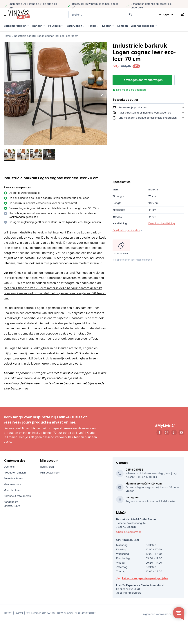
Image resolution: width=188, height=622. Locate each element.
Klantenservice (12, 484)
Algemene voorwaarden (157, 614)
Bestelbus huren (13, 478)
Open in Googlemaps (128, 532)
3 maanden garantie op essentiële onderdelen (151, 6)
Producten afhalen (15, 472)
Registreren (47, 467)
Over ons (9, 467)
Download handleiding (161, 223)
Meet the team (12, 490)
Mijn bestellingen (50, 472)
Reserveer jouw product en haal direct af (95, 6)
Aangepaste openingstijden (12, 504)
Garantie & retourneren (17, 496)
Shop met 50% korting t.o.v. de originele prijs (33, 6)
